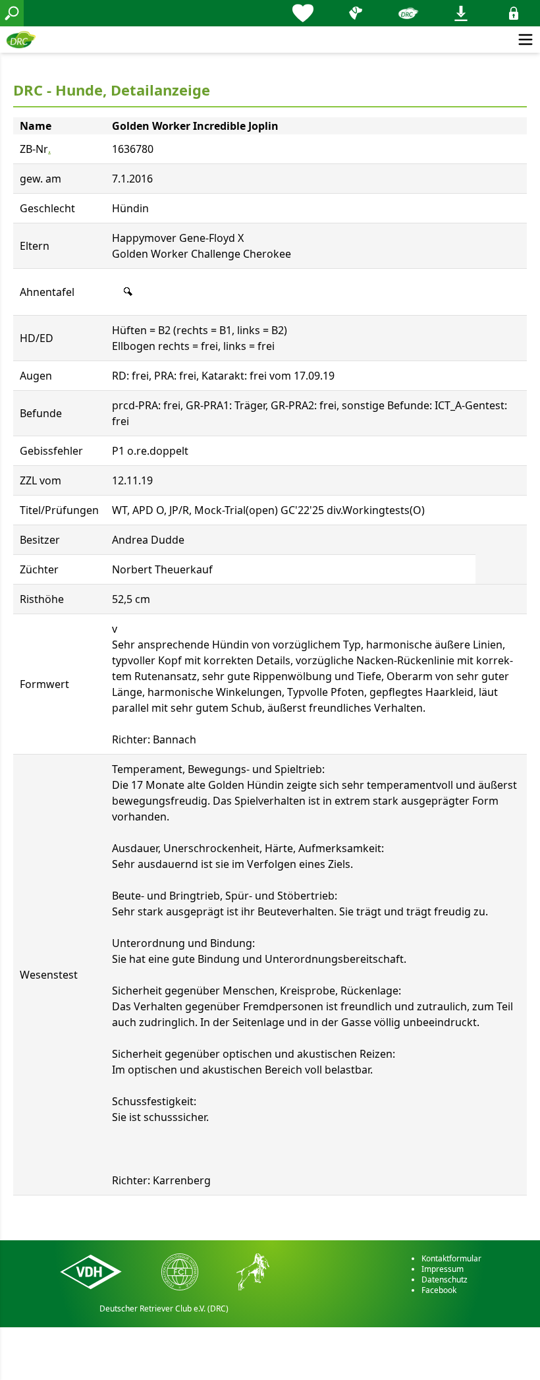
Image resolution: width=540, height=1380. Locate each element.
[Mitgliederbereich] (513, 13)
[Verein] (408, 13)
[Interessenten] (303, 13)
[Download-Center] (461, 13)
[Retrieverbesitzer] (355, 13)
